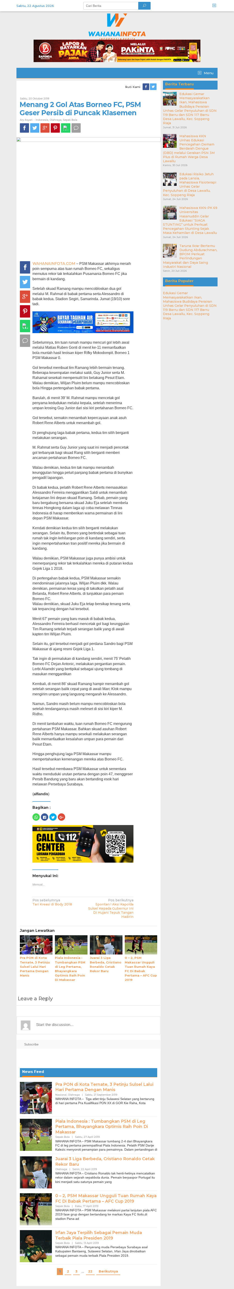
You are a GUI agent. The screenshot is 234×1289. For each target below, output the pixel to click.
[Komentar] (76, 128)
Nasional (60, 1094)
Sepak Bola (70, 119)
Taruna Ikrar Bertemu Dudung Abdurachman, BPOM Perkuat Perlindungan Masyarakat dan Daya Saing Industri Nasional (190, 256)
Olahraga (55, 119)
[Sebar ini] (24, 128)
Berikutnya (108, 1271)
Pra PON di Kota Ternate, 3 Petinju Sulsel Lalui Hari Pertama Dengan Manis (35, 966)
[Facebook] (146, 87)
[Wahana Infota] (117, 26)
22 (90, 1271)
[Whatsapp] (65, 128)
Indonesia (42, 119)
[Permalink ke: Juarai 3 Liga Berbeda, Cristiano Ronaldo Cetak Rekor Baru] (106, 945)
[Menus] (216, 5)
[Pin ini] (55, 128)
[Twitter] (153, 87)
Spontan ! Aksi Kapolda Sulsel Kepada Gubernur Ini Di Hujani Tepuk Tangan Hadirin (110, 908)
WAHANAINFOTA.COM (53, 263)
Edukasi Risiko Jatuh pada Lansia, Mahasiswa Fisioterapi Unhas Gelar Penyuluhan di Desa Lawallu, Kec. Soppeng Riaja (189, 184)
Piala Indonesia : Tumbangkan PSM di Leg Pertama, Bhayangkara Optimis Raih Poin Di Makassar (101, 1127)
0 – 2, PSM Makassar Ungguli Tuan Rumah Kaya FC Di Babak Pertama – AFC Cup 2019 (106, 1198)
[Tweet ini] (34, 128)
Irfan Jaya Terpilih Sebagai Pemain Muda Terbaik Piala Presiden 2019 (98, 1235)
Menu (208, 73)
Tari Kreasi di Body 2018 (52, 902)
